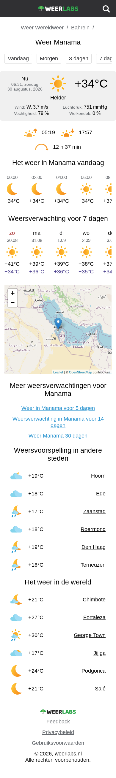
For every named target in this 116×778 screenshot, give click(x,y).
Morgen (49, 58)
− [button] (13, 302)
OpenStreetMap (80, 372)
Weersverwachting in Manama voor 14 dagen (58, 422)
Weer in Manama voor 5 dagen (58, 408)
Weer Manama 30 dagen (58, 436)
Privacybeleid (58, 732)
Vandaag (18, 58)
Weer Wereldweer (42, 28)
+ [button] (13, 293)
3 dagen (78, 58)
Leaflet (58, 372)
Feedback (58, 722)
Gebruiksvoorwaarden (58, 743)
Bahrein (80, 28)
